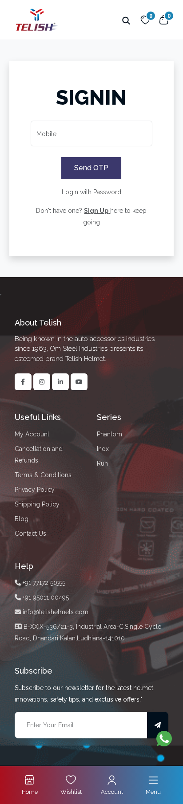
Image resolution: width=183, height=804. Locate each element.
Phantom (109, 434)
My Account (32, 434)
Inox (103, 448)
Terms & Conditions (43, 474)
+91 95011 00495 (45, 597)
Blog (21, 518)
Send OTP (91, 168)
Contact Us (30, 533)
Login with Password (91, 192)
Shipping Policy (37, 504)
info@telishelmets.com (54, 612)
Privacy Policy (35, 489)
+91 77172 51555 (43, 582)
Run (102, 463)
